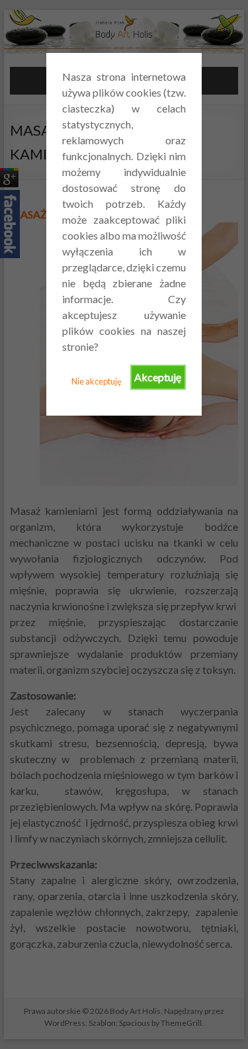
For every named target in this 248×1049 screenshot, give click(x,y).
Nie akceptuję (96, 381)
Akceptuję (157, 377)
